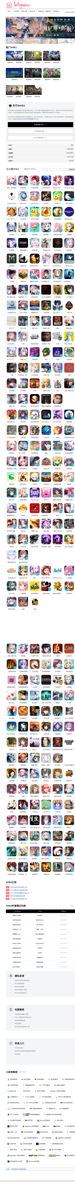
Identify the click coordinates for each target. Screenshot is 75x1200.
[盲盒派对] (46, 524)
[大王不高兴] (69, 290)
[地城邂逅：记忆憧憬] (23, 290)
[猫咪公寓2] (35, 524)
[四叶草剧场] (69, 664)
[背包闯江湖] (46, 243)
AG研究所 (13, 1143)
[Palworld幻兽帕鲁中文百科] (69, 336)
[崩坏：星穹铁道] (12, 180)
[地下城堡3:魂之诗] (12, 290)
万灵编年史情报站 (15, 1120)
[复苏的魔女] (35, 290)
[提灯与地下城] (46, 695)
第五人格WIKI (10, 93)
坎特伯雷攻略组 (27, 1143)
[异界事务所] (12, 836)
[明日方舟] (12, 492)
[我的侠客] (12, 758)
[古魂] (12, 368)
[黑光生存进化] (35, 399)
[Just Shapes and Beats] (46, 414)
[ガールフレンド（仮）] (12, 352)
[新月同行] (57, 758)
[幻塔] (23, 336)
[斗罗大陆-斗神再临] (57, 305)
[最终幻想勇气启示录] (46, 851)
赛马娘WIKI (47, 76)
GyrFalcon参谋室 (34, 1161)
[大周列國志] (57, 290)
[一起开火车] (46, 804)
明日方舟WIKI (29, 76)
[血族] (23, 789)
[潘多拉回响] (12, 602)
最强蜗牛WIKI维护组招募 (54, 1114)
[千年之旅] (12, 586)
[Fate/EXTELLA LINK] (57, 258)
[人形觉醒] (69, 570)
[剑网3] (57, 430)
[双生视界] (57, 664)
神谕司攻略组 (61, 1085)
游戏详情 (18, 62)
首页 (9, 11)
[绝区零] (35, 477)
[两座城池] (69, 414)
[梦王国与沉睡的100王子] (12, 524)
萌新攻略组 (40, 1079)
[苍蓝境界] (69, 243)
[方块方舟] (69, 305)
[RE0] (35, 570)
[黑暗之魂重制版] (46, 399)
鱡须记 (58, 1155)
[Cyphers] (46, 196)
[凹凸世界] (23, 212)
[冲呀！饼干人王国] (12, 212)
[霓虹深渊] (57, 539)
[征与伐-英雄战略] (35, 836)
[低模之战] (23, 274)
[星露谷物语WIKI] (14, 72)
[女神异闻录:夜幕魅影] (46, 508)
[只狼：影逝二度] (35, 820)
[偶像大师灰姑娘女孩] (57, 492)
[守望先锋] (57, 680)
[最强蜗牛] (35, 851)
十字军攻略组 (46, 1085)
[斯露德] (57, 695)
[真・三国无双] (69, 711)
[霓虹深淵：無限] (46, 539)
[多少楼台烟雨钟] (46, 290)
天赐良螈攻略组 (37, 1108)
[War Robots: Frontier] (35, 726)
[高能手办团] (46, 383)
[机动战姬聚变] (69, 446)
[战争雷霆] (57, 836)
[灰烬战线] (12, 383)
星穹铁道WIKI (47, 59)
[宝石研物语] (57, 212)
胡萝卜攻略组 (28, 1149)
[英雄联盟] (57, 867)
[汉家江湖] (46, 368)
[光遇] (57, 352)
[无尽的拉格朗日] (69, 758)
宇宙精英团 (48, 1138)
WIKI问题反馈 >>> (39, 137)
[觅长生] (12, 539)
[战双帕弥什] (23, 804)
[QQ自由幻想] (12, 570)
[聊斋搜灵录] (57, 477)
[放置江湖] (23, 258)
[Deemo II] (46, 258)
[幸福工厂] (35, 742)
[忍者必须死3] (46, 586)
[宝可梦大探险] (35, 212)
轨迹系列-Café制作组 (64, 1138)
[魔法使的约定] (12, 555)
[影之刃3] (23, 836)
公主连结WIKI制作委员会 (17, 1108)
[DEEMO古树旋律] (35, 258)
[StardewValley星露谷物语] (12, 726)
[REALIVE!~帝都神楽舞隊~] (46, 570)
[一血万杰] (35, 804)
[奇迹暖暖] (23, 586)
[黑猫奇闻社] (57, 399)
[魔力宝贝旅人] (69, 539)
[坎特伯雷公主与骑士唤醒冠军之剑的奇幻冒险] (12, 414)
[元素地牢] (23, 820)
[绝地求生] (46, 477)
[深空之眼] (46, 711)
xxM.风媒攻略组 (46, 1097)
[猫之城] (23, 524)
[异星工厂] (69, 820)
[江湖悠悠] (35, 461)
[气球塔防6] (69, 586)
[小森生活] (12, 742)
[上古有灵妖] (35, 664)
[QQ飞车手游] (23, 570)
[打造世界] (46, 305)
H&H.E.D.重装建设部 (64, 1097)
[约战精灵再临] (12, 867)
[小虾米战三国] (23, 742)
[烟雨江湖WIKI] (33, 89)
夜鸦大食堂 (13, 1149)
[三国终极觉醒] (23, 664)
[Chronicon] (23, 196)
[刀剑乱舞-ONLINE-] (46, 274)
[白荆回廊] (12, 243)
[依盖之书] (23, 352)
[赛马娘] (23, 648)
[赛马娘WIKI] (51, 72)
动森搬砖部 (65, 1108)
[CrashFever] (35, 196)
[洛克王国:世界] (35, 414)
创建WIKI (41, 11)
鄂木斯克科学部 (15, 1138)
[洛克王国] (46, 461)
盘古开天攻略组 (56, 1149)
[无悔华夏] (12, 773)
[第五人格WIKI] (14, 89)
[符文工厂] (12, 321)
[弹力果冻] (12, 695)
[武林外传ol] (69, 773)
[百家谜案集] (23, 243)
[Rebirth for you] (57, 570)
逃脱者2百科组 (14, 1102)
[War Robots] (23, 726)
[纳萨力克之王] (57, 524)
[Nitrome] (46, 492)
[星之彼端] (35, 773)
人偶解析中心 (14, 1097)
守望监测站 (41, 1149)
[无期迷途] (23, 773)
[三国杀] (57, 648)
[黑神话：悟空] (46, 336)
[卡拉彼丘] (12, 446)
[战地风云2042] (12, 851)
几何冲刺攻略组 (28, 1132)
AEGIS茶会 (60, 1120)
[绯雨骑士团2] (46, 321)
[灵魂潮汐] (69, 461)
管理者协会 (41, 1155)
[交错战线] (23, 430)
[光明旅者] (35, 352)
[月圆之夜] (57, 851)
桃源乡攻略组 (59, 1132)
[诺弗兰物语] (23, 492)
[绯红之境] (35, 321)
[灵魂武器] (57, 461)
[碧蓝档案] (35, 243)
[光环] (46, 352)
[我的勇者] (23, 758)
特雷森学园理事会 (32, 1138)
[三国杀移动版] (12, 664)
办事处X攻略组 (60, 1091)
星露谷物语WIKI (11, 76)
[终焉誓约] (35, 867)
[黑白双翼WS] (35, 336)
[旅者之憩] (57, 446)
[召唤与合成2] (57, 820)
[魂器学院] (23, 399)
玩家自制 (56, 11)
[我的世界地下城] (57, 742)
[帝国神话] (12, 258)
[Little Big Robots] (57, 414)
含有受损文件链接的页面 (18, 1169)
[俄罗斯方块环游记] (35, 274)
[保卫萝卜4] (57, 196)
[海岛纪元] (57, 368)
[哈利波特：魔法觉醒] (23, 368)
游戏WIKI (10, 62)
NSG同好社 (26, 1091)
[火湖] (69, 368)
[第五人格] (23, 321)
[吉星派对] (69, 726)
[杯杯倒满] (35, 227)
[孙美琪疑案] (46, 680)
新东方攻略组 (41, 1091)
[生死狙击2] (57, 711)
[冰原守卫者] (69, 196)
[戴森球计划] (35, 305)
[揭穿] (46, 446)
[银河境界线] (69, 867)
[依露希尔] (12, 820)
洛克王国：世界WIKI (31, 59)
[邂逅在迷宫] (57, 789)
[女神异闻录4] (35, 586)
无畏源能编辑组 (35, 1114)
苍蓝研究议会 (14, 1085)
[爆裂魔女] (46, 227)
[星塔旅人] (46, 773)
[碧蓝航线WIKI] (14, 55)
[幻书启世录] (35, 368)
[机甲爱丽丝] (23, 461)
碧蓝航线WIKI (10, 59)
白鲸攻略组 (42, 1143)
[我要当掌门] (35, 758)
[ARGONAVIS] (46, 180)
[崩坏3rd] (23, 227)
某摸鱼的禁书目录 (50, 1102)
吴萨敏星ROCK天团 (16, 1161)
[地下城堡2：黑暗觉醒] (69, 274)
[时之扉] (69, 695)
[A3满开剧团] (35, 180)
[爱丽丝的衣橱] (57, 227)
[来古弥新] (23, 414)
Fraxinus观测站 (30, 1097)
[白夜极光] (69, 227)
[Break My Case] (69, 180)
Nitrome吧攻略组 (45, 1120)
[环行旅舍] (23, 383)
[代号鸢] (12, 274)
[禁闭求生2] (23, 477)
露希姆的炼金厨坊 (57, 1143)
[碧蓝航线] (23, 180)
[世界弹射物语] (46, 664)
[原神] (12, 804)
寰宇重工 (30, 1120)
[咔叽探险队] (35, 446)
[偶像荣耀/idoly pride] (12, 508)
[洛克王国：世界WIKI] (33, 55)
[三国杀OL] (69, 648)
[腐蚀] (57, 321)
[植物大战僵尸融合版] (57, 586)
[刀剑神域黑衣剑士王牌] (57, 274)
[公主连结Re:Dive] (12, 336)
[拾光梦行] (35, 695)
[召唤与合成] (46, 820)
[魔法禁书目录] (23, 555)
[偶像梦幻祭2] (69, 492)
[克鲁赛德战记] (35, 430)
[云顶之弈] (57, 804)
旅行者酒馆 (27, 1079)
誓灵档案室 (54, 1079)
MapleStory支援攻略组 (32, 1126)
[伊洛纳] (69, 804)
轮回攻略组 (70, 1155)
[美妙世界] (69, 524)
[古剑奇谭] (69, 352)
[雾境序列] (69, 789)
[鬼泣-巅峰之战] (69, 383)
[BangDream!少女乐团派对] (57, 180)
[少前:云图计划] (12, 648)
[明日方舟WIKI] (33, 72)
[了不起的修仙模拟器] (12, 430)
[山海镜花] (69, 680)
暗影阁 (58, 1126)
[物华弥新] (12, 789)
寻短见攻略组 (21, 1155)
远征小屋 (13, 1091)
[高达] (57, 383)
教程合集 (25, 11)
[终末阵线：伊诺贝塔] (23, 867)
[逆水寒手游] (35, 539)
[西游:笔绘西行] (35, 789)
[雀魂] (35, 602)
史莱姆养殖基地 (69, 1079)
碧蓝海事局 (13, 1079)
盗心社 (47, 1126)
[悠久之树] (46, 836)
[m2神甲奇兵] (35, 648)
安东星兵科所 (44, 1132)
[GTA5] (57, 336)
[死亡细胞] (12, 711)
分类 (7, 1169)
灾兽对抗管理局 (68, 1102)
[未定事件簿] (57, 773)
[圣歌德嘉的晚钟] (23, 680)
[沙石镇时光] (23, 711)
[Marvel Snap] (35, 492)
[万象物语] (57, 726)
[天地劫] (35, 680)
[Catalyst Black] (12, 196)
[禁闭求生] (12, 477)
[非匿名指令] (69, 321)
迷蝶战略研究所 (30, 1085)
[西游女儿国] (46, 789)
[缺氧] (23, 602)
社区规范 (17, 11)
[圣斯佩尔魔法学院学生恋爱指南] (12, 680)
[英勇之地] (46, 867)
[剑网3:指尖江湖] (69, 430)
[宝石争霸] (46, 212)
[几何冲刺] (46, 430)
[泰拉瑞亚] (35, 711)
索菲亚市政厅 (14, 1126)
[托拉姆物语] (23, 695)
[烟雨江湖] (69, 851)
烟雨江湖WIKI (29, 93)
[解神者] (69, 477)
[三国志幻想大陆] (46, 648)
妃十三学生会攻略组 (32, 1102)
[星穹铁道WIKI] (51, 55)
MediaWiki (40, 117)
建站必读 (33, 11)
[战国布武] (69, 836)
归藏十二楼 (13, 1132)
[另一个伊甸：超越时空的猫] (23, 446)
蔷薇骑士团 (52, 1108)
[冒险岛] (23, 508)
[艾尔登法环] (57, 243)
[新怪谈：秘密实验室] (46, 758)
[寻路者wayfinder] (69, 212)
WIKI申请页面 (28, 119)
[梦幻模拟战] (69, 508)
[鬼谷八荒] (12, 399)
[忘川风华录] (46, 742)
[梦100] (57, 508)
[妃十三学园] (23, 305)
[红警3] (35, 383)
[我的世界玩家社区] (69, 742)
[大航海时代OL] (12, 305)
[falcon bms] (69, 258)
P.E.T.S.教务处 (14, 1114)
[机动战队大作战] (12, 461)
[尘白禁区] (12, 227)
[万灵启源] (46, 726)
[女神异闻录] (35, 508)
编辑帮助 (48, 11)
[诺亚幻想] (23, 539)
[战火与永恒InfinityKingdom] (23, 851)
